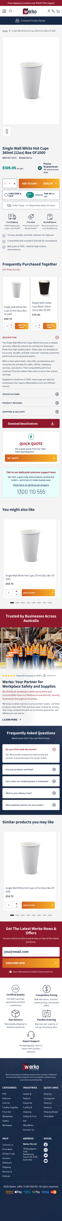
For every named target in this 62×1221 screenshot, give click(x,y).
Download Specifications (23, 423)
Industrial (27, 1102)
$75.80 (36, 314)
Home (5, 31)
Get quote (12, 458)
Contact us (7, 1144)
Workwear (7, 1125)
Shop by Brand (51, 1111)
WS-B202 (9, 157)
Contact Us (28, 1129)
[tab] (12, 602)
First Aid (6, 1111)
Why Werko (28, 1125)
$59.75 (8, 318)
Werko (29, 157)
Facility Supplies (10, 1107)
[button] (58, 11)
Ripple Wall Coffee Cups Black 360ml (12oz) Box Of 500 (42, 306)
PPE (4, 1093)
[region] (31, 305)
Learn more (10, 719)
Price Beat (49, 1116)
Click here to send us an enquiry (31, 484)
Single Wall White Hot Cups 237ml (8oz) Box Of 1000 (15, 310)
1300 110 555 (31, 491)
